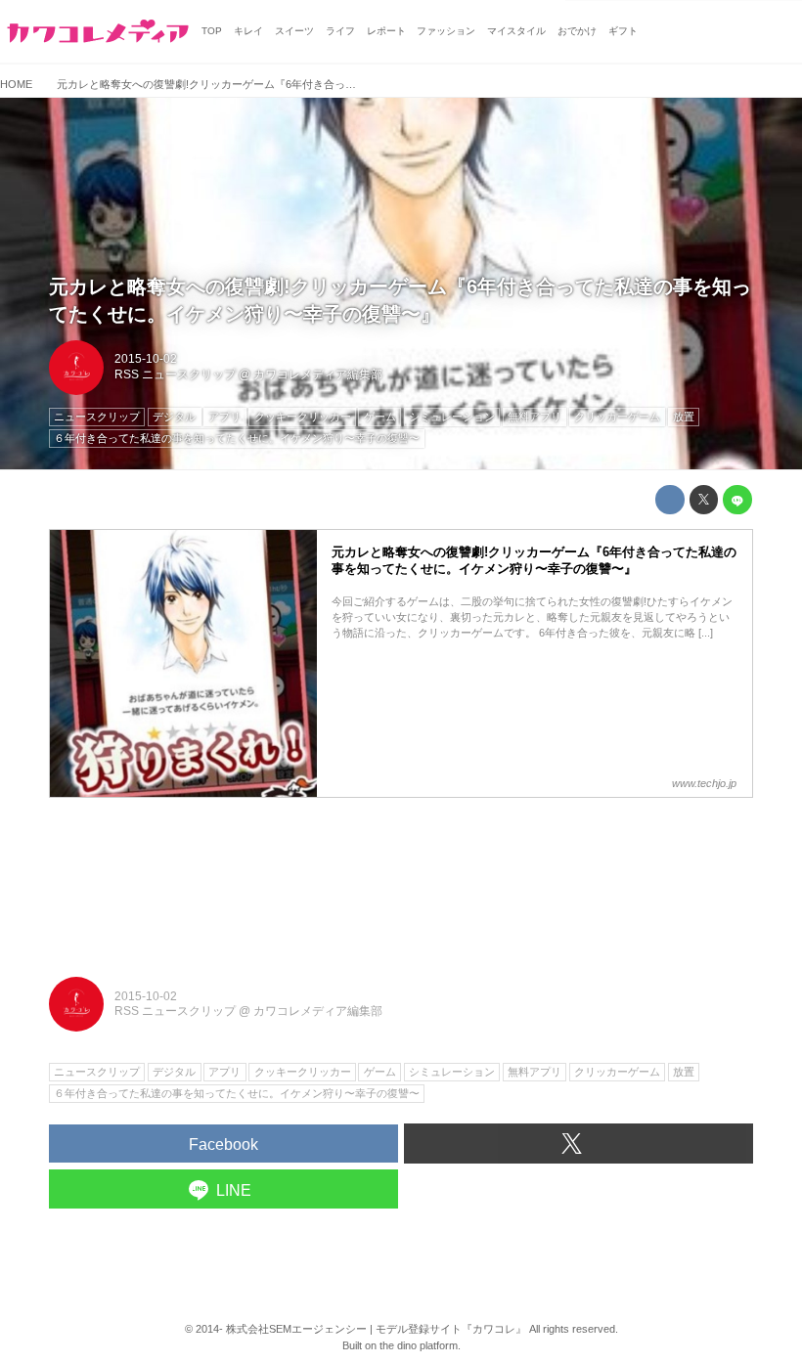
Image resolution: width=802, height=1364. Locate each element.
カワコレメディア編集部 (317, 374)
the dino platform (418, 1345)
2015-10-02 (145, 359)
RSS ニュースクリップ (175, 374)
